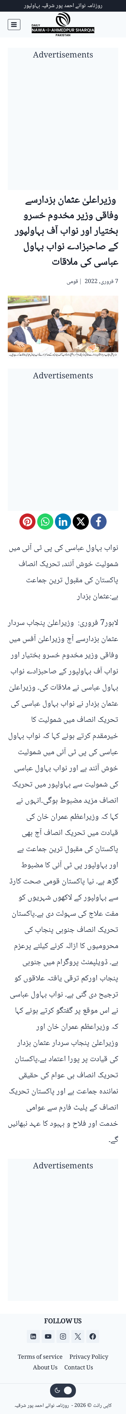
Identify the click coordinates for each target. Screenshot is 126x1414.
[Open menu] (14, 24)
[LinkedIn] (63, 521)
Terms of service (40, 1357)
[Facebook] (98, 521)
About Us (45, 1368)
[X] (81, 521)
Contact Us (78, 1368)
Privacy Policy (88, 1357)
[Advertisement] (63, 127)
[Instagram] (63, 1336)
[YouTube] (48, 1336)
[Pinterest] (27, 521)
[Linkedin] (33, 1336)
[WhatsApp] (45, 521)
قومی (72, 282)
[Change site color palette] (63, 1391)
